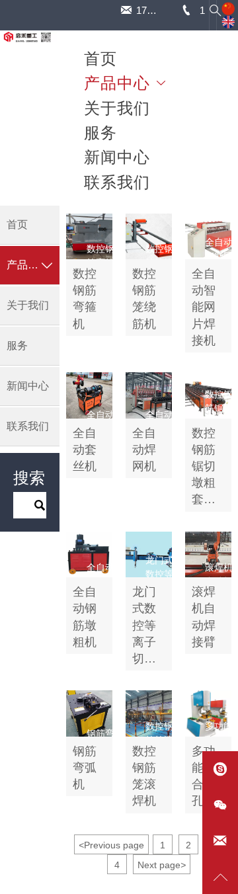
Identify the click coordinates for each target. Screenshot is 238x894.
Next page (162, 865)
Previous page (111, 845)
